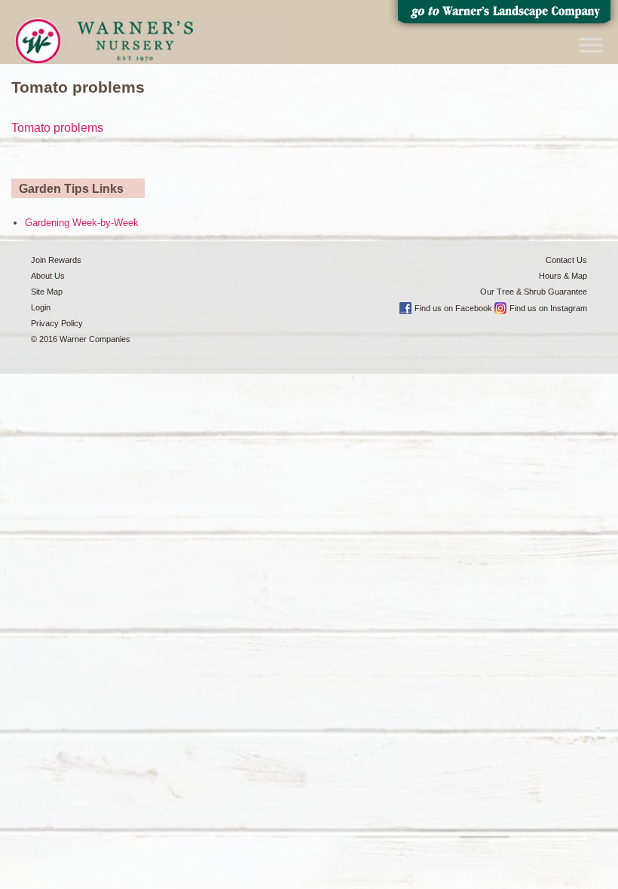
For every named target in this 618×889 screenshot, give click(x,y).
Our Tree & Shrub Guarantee (533, 291)
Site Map (47, 291)
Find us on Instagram (548, 308)
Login (40, 307)
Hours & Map (563, 275)
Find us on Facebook (453, 308)
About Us (48, 275)
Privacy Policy (57, 323)
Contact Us (566, 259)
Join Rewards (56, 259)
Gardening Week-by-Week (82, 222)
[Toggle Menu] (591, 45)
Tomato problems (57, 127)
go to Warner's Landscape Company (503, 15)
